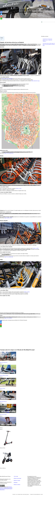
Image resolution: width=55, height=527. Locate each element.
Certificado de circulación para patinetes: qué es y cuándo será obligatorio (47, 40)
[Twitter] (20, 323)
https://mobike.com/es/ (8, 217)
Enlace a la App (18, 188)
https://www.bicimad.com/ (9, 153)
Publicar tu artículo (17, 484)
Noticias (51, 0)
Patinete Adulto (2, 388)
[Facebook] (20, 321)
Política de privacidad (17, 478)
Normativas (46, 0)
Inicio (23, 0)
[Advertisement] (20, 28)
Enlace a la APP (35, 248)
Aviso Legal (16, 476)
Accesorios (40, 0)
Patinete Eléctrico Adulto (4, 375)
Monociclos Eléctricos (3, 362)
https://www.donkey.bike (9, 256)
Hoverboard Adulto (3, 414)
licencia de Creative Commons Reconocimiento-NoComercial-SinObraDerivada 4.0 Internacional (6, 488)
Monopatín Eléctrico (3, 401)
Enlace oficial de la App (35, 80)
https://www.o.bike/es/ (8, 318)
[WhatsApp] (20, 326)
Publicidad (15, 482)
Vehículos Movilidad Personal (29, 0)
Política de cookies (17, 480)
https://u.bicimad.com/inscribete (7, 78)
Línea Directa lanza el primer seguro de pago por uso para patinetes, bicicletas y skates (49, 44)
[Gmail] (20, 324)
